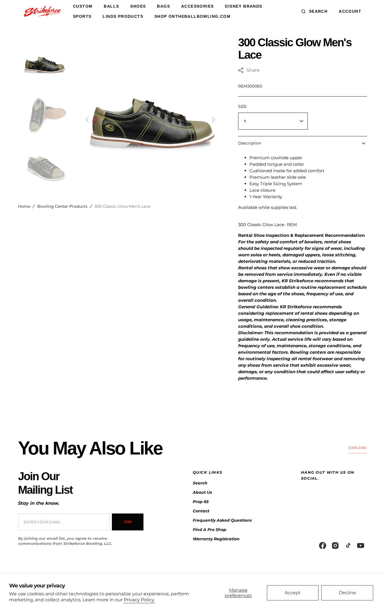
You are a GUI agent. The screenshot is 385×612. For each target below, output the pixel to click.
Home (24, 206)
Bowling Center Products (62, 206)
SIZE (242, 106)
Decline (347, 592)
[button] (314, 11)
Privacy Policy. (139, 599)
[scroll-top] (372, 599)
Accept (293, 592)
